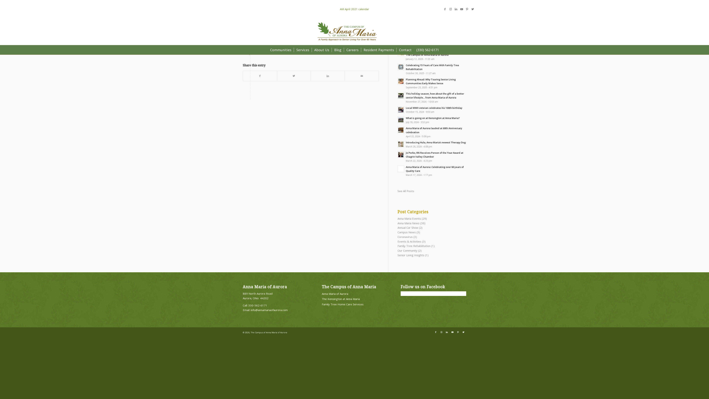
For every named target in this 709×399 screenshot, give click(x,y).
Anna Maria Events (409, 218)
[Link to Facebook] (445, 9)
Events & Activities (409, 241)
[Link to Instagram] (450, 9)
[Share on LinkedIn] (328, 76)
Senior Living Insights (411, 255)
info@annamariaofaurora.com (269, 310)
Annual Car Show (408, 227)
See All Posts (406, 191)
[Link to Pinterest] (467, 9)
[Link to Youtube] (461, 9)
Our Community (407, 250)
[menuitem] (281, 49)
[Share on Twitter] (294, 76)
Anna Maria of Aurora (335, 294)
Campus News (407, 232)
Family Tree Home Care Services (343, 304)
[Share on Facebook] (260, 76)
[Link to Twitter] (472, 9)
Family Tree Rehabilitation (414, 246)
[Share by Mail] (362, 76)
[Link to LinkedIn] (456, 9)
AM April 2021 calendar (354, 9)
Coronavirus (405, 237)
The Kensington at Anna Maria (341, 299)
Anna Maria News (408, 223)
